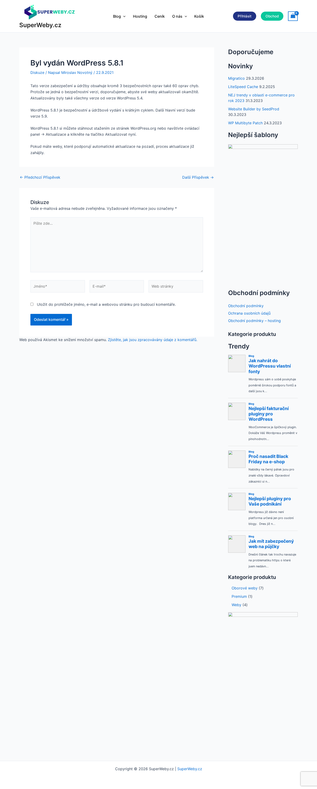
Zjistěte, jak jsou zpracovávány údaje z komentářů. (152, 339)
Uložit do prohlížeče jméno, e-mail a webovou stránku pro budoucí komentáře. (106, 304)
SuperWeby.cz (40, 25)
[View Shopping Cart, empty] (293, 16)
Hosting (140, 16)
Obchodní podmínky (246, 305)
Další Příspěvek (198, 177)
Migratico (236, 78)
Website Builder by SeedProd (253, 109)
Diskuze (37, 72)
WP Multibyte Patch (245, 123)
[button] (123, 16)
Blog (117, 16)
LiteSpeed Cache (243, 86)
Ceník (160, 16)
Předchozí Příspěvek (40, 177)
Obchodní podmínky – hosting (254, 320)
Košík (199, 16)
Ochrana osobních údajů (249, 313)
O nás (177, 16)
